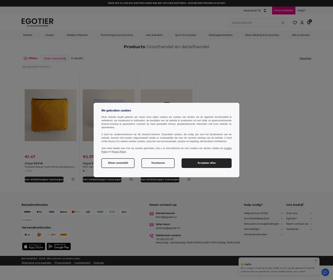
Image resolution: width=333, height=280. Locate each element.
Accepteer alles (207, 163)
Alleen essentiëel (118, 163)
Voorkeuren (158, 163)
